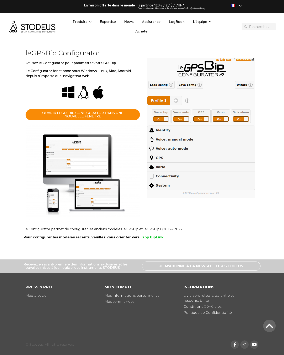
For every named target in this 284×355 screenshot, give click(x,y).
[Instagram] (244, 344)
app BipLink (152, 237)
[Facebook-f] (235, 344)
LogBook (177, 22)
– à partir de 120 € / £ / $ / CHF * (134, 5)
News (129, 22)
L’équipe (200, 22)
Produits (80, 22)
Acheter (142, 31)
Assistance (151, 22)
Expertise (108, 22)
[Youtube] (254, 344)
